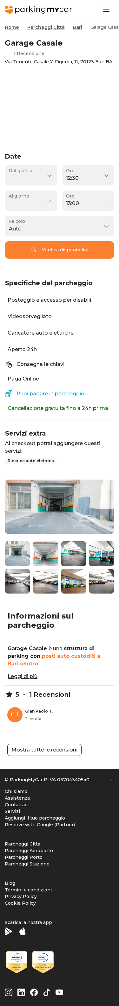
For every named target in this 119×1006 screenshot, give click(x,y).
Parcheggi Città (46, 27)
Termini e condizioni (28, 890)
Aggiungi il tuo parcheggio (35, 818)
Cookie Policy (20, 903)
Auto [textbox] (15, 229)
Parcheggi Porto (24, 857)
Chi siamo (16, 791)
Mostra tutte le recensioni (44, 750)
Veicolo (17, 221)
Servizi (12, 811)
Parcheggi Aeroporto (29, 850)
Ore (70, 170)
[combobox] (58, 229)
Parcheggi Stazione (27, 864)
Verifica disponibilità (65, 250)
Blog (10, 883)
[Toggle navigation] (105, 9)
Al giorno (19, 196)
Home (12, 27)
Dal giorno (20, 170)
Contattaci (17, 805)
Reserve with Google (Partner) (40, 824)
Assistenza (17, 798)
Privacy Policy (21, 896)
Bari (77, 27)
